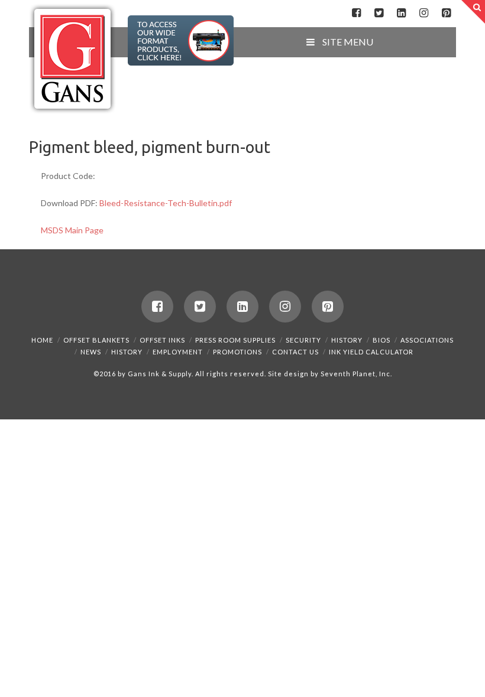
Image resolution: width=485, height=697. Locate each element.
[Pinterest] (446, 13)
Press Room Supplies (235, 340)
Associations (427, 340)
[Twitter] (379, 13)
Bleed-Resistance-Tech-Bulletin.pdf (165, 203)
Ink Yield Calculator (371, 352)
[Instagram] (424, 13)
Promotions (237, 352)
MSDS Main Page (72, 230)
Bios (381, 340)
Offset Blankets (96, 340)
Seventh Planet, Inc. (355, 373)
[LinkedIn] (401, 13)
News (90, 352)
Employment (178, 352)
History (347, 340)
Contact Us (295, 352)
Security (303, 340)
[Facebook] (356, 13)
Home (42, 340)
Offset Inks (162, 340)
